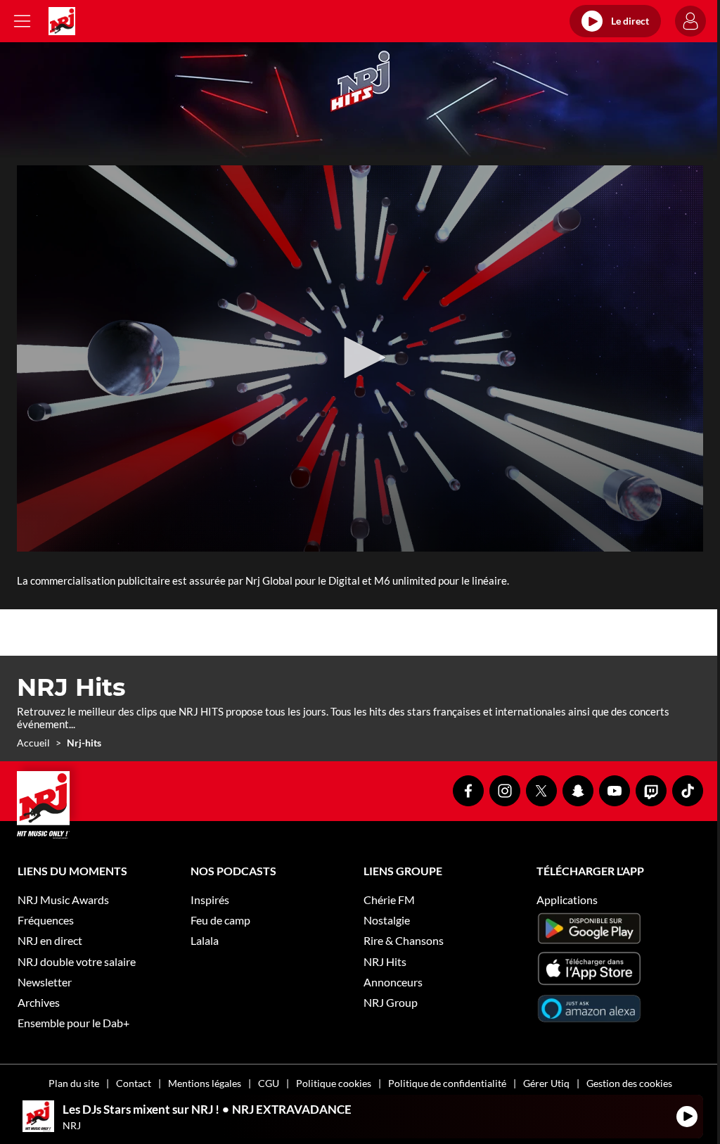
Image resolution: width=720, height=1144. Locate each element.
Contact (133, 1083)
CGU (268, 1083)
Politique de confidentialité (447, 1083)
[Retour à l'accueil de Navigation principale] (62, 21)
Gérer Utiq (546, 1083)
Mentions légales (204, 1083)
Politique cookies (333, 1083)
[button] (360, 357)
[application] (360, 358)
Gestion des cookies (629, 1083)
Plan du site (74, 1083)
